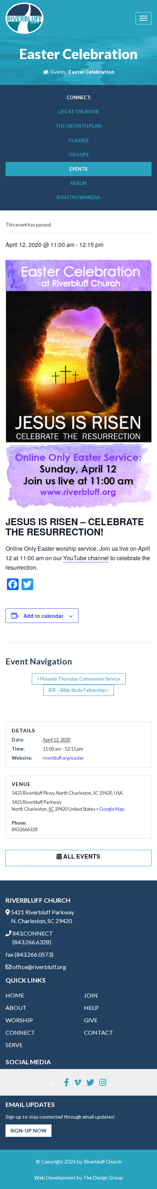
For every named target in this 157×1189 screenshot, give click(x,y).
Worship (19, 1019)
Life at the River (78, 112)
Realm (78, 183)
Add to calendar (43, 615)
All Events (81, 856)
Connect (20, 1032)
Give (90, 1019)
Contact (98, 1032)
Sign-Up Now (28, 1130)
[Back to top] (136, 1168)
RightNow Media (78, 197)
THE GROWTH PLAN (78, 126)
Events (58, 72)
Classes (78, 140)
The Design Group (103, 1178)
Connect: (78, 97)
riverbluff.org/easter (63, 758)
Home (14, 995)
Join (91, 995)
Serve (14, 1044)
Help (91, 1007)
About (16, 1007)
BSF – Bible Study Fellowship (78, 690)
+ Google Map (110, 809)
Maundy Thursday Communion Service (78, 679)
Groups (79, 155)
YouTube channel (86, 558)
